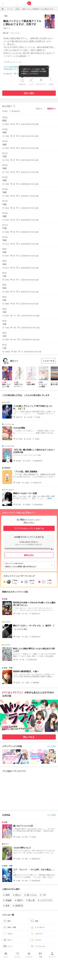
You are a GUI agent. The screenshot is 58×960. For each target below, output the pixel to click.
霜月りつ (6, 28)
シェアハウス (45, 900)
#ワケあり (7, 692)
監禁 (6, 905)
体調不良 (18, 905)
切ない (17, 894)
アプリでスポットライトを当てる (29, 528)
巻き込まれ (9, 69)
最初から (39, 108)
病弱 (6, 894)
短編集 (7, 900)
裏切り (19, 900)
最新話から (51, 108)
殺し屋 (30, 900)
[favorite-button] (22, 80)
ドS (42, 894)
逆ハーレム (30, 894)
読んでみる (29, 736)
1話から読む (29, 93)
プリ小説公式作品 (11, 67)
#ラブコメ (18, 692)
